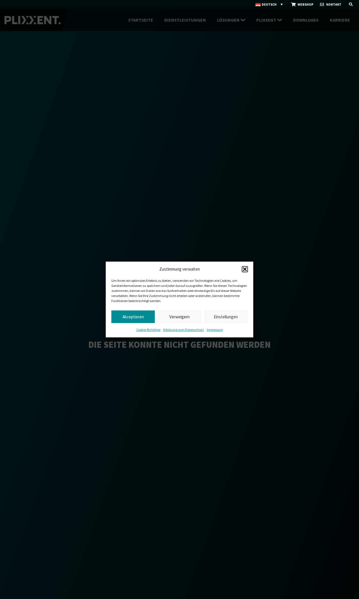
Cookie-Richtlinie (148, 330)
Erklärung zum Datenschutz (183, 330)
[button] (245, 269)
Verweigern (179, 316)
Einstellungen (226, 316)
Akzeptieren (133, 316)
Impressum (215, 330)
